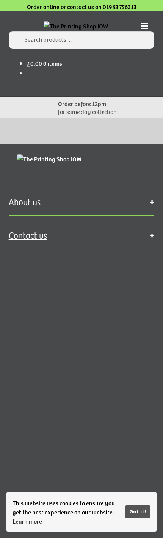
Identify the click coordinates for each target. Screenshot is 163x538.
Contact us (28, 235)
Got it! (137, 511)
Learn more (27, 521)
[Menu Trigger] (144, 28)
